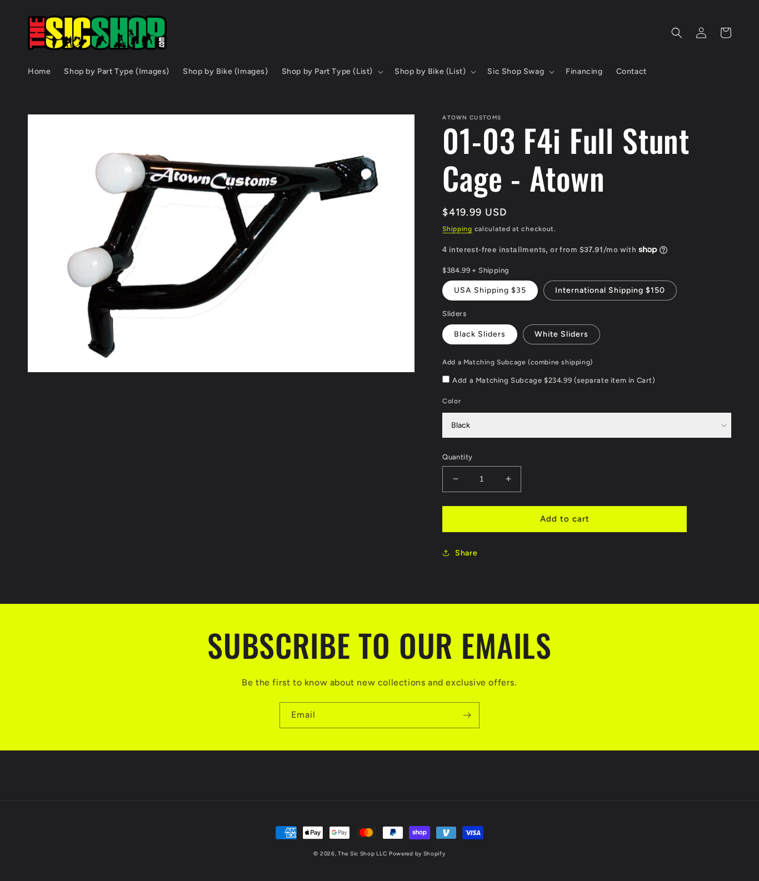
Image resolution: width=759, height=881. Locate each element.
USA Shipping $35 (490, 290)
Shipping (457, 229)
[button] (331, 71)
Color (451, 401)
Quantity (457, 457)
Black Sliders (480, 334)
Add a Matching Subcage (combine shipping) (517, 362)
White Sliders (561, 334)
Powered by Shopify (417, 853)
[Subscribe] (467, 715)
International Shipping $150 (610, 290)
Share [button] (466, 553)
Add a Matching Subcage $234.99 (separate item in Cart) (553, 380)
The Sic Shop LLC (362, 853)
